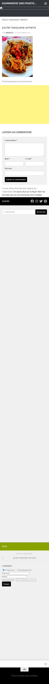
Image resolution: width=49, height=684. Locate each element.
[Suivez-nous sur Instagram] (36, 201)
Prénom (5, 573)
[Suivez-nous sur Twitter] (41, 201)
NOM (4, 576)
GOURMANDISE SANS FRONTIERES (19, 3)
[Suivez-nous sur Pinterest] (45, 201)
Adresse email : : (9, 580)
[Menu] (45, 3)
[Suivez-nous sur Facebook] (32, 201)
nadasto (9, 33)
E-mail (28, 159)
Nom (7, 159)
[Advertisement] (24, 104)
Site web (8, 168)
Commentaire (11, 140)
